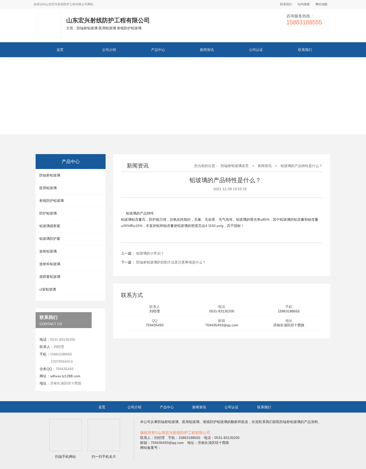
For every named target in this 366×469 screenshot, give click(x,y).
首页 (60, 50)
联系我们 (286, 4)
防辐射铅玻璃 (49, 175)
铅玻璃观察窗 (49, 226)
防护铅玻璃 (48, 213)
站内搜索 (304, 4)
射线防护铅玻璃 (51, 201)
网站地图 (321, 4)
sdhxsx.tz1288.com (65, 376)
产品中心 (158, 50)
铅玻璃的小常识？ (150, 253)
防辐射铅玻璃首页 (235, 166)
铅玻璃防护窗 (49, 239)
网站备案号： (150, 448)
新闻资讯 (207, 50)
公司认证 (256, 50)
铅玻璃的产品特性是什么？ (301, 166)
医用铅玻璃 (48, 188)
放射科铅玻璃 (49, 264)
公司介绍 (109, 50)
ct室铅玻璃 (47, 289)
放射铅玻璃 (48, 251)
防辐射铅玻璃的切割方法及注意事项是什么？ (171, 262)
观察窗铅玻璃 (49, 277)
